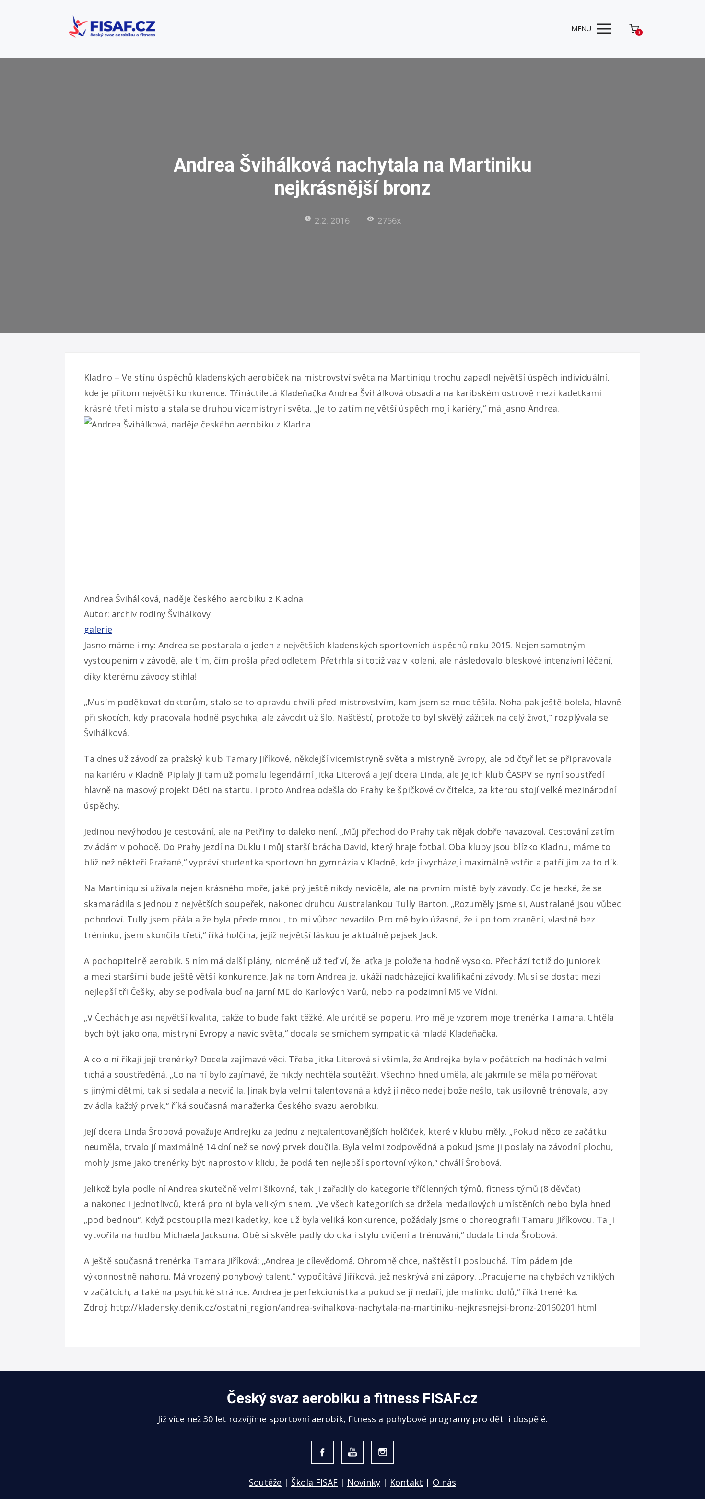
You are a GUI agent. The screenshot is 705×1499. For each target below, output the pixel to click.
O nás (444, 1482)
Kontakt (406, 1482)
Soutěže (265, 1482)
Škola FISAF (314, 1482)
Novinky (363, 1482)
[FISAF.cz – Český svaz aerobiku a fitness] (113, 29)
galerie (98, 629)
